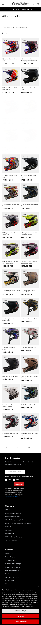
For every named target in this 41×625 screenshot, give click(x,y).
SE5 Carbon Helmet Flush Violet (10, 59)
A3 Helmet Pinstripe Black (29, 319)
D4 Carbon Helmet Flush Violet (9, 176)
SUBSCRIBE (19, 484)
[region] (20, 604)
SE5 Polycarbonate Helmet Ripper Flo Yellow (29, 233)
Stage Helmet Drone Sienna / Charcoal (30, 377)
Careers (8, 527)
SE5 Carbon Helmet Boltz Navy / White (10, 88)
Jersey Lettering (11, 560)
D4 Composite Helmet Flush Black (11, 205)
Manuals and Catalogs (13, 564)
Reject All (20, 616)
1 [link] (6, 447)
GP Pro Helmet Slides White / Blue (30, 434)
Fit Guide (8, 574)
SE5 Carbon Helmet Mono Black (29, 88)
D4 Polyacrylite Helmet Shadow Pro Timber (28, 291)
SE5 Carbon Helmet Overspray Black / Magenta (29, 59)
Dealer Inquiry (10, 557)
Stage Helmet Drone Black (10, 376)
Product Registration (12, 516)
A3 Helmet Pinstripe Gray (29, 347)
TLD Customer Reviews (13, 537)
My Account (9, 581)
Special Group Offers (12, 577)
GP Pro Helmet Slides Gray (10, 433)
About (7, 510)
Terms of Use (13, 604)
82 (29, 447)
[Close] (38, 586)
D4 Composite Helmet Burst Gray (30, 205)
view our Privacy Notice (12, 496)
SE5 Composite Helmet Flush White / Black (30, 119)
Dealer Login (9, 533)
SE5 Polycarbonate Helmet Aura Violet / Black (29, 262)
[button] (2, 3)
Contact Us (9, 553)
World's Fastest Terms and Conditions (18, 523)
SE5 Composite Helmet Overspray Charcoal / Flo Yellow (9, 149)
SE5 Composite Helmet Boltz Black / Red (30, 148)
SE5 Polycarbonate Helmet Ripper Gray (10, 233)
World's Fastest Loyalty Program (16, 520)
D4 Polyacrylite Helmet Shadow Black (9, 319)
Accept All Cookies (20, 621)
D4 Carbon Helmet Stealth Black (29, 176)
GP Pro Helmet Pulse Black (29, 405)
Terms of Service (11, 540)
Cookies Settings (20, 611)
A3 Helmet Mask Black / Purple (9, 348)
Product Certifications (13, 513)
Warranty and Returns (13, 570)
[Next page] (34, 447)
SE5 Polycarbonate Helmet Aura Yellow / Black (10, 262)
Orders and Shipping (12, 567)
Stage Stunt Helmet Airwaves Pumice (8, 405)
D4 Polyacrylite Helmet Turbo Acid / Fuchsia (11, 291)
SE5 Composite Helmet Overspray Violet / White (9, 119)
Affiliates (8, 530)
